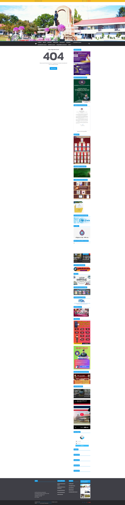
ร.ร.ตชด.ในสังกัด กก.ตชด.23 (77, 42)
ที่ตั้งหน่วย (44, 42)
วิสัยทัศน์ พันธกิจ (55, 42)
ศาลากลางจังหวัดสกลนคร (61, 492)
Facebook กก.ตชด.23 (51, 44)
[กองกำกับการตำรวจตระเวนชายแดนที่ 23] (36, 43)
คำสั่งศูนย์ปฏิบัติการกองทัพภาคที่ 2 (62, 44)
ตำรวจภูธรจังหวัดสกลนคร (61, 490)
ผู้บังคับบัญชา (50, 42)
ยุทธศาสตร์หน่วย (62, 42)
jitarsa (82, 396)
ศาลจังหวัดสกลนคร (60, 494)
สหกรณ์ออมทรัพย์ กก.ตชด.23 (42, 44)
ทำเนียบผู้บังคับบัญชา (72, 485)
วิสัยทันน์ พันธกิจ (71, 489)
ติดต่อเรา (69, 44)
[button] (70, 42)
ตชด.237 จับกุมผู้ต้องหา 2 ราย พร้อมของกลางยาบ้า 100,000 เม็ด (81, 257)
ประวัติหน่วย (39, 42)
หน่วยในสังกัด (68, 42)
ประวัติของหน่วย (71, 483)
